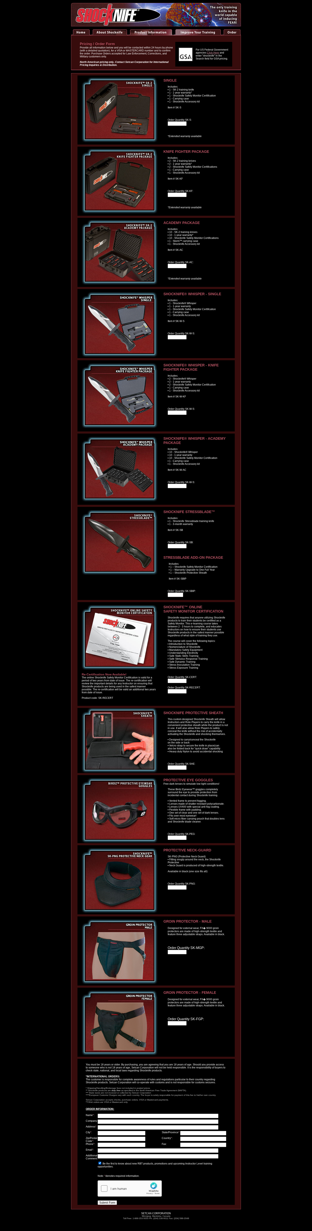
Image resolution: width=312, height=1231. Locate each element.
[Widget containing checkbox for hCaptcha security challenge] (130, 1188)
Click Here (213, 52)
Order (231, 29)
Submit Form (107, 1202)
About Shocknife (109, 29)
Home (80, 32)
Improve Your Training (197, 29)
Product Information (150, 29)
